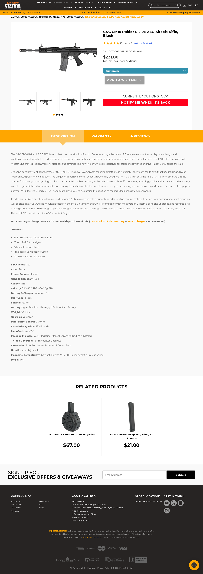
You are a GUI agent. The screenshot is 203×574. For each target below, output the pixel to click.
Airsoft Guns (61, 2)
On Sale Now (44, 2)
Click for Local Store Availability (120, 61)
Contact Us (16, 504)
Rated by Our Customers (22, 12)
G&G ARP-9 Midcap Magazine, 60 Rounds (131, 436)
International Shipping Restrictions (89, 504)
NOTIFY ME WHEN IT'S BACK (145, 102)
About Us (15, 501)
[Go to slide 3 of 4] (59, 115)
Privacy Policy (103, 568)
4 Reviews (140, 136)
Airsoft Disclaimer (91, 537)
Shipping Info (78, 501)
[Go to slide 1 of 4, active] (54, 115)
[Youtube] (167, 503)
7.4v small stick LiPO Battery (107, 221)
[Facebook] (181, 503)
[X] (174, 503)
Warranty (101, 136)
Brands (103, 8)
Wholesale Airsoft (80, 517)
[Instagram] (167, 510)
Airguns (68, 8)
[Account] (183, 5)
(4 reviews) (126, 43)
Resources (16, 507)
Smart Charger (136, 221)
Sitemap (91, 568)
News (41, 507)
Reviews (15, 511)
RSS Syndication (80, 511)
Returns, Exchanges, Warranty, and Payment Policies (97, 507)
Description (63, 136)
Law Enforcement (80, 520)
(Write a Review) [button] (142, 43)
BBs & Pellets (82, 2)
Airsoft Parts (126, 2)
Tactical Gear (104, 2)
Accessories (86, 8)
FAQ (41, 504)
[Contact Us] (189, 5)
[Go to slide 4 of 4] (62, 115)
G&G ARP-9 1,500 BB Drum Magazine (71, 434)
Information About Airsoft (84, 514)
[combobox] (164, 5)
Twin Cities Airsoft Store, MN (148, 501)
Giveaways (44, 501)
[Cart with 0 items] (195, 5)
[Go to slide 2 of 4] (57, 115)
